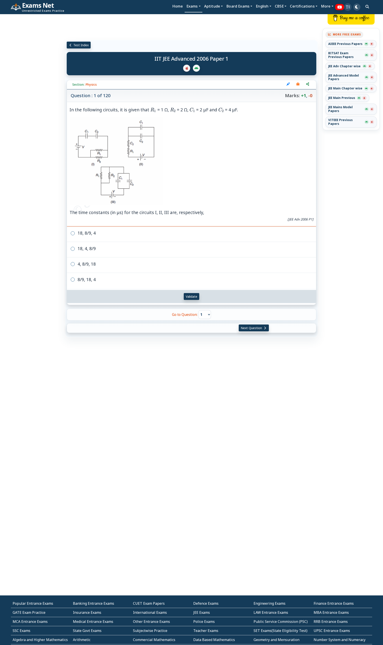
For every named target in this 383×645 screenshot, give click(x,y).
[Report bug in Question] (298, 84)
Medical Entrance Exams (93, 621)
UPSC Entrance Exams (332, 630)
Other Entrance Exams (151, 621)
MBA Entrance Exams (331, 612)
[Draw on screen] (288, 84)
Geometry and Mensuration (276, 639)
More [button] (326, 6)
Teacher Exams (205, 630)
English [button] (262, 6)
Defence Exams (206, 603)
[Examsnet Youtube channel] (339, 7)
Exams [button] (192, 6)
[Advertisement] (32, 81)
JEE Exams (201, 612)
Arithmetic (81, 639)
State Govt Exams (87, 630)
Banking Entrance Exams (93, 603)
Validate (191, 296)
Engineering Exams (269, 603)
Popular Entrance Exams (33, 603)
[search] (367, 6)
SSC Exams (21, 630)
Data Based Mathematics (214, 639)
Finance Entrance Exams (334, 603)
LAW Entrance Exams (271, 612)
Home (177, 6)
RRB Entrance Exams (331, 621)
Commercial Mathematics (154, 639)
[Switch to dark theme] (357, 7)
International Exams (150, 612)
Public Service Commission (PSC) (281, 621)
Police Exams (204, 621)
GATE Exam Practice (29, 612)
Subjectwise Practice (150, 630)
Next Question (252, 328)
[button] (348, 7)
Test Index (80, 45)
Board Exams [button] (238, 6)
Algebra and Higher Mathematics (40, 639)
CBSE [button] (279, 6)
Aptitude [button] (212, 6)
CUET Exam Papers (149, 603)
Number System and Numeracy (339, 639)
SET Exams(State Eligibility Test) (280, 630)
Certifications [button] (302, 6)
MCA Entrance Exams (30, 621)
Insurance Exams (87, 612)
